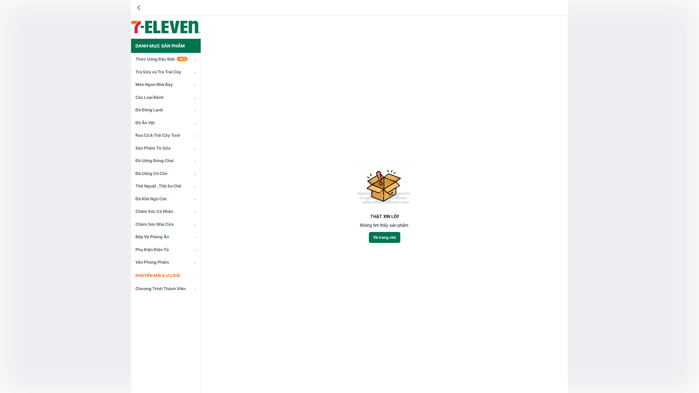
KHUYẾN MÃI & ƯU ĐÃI (157, 275)
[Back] (138, 7)
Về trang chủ (384, 237)
